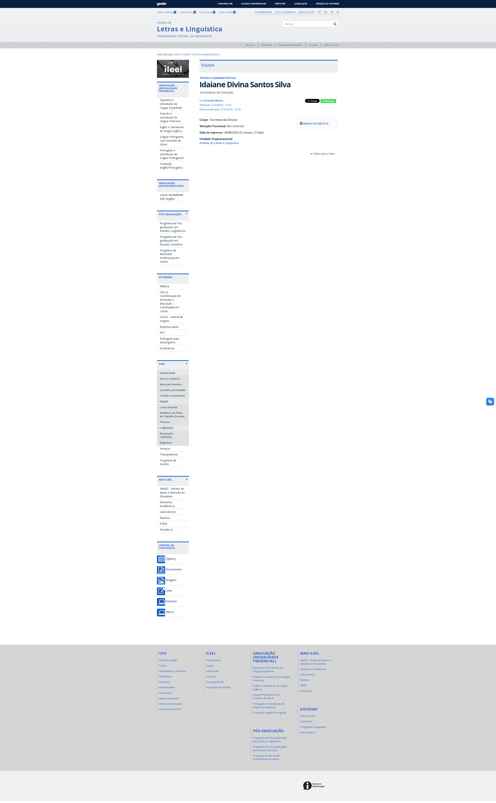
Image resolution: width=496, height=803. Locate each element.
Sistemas (171, 601)
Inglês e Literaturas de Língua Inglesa (172, 129)
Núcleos (165, 518)
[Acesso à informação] (314, 786)
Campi (162, 665)
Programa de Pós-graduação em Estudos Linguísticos (172, 227)
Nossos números (170, 378)
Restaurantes (167, 687)
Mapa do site (306, 12)
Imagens (171, 580)
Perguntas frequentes (313, 727)
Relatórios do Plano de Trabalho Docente (172, 414)
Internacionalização (170, 703)
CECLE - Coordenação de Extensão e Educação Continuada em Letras (170, 301)
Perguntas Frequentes (290, 45)
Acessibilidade (263, 12)
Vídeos (170, 612)
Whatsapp (329, 101)
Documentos (174, 569)
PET (162, 332)
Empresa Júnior (169, 327)
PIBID (163, 523)
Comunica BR (225, 3)
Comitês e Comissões (172, 395)
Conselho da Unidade (172, 390)
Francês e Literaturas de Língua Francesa (170, 117)
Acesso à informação (253, 3)
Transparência (169, 454)
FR (332, 12)
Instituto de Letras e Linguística (219, 143)
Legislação (300, 3)
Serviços (250, 45)
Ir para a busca (207, 12)
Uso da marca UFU (170, 709)
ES (338, 12)
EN (325, 12)
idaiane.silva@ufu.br (316, 123)
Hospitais (164, 682)
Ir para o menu (187, 12)
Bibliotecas (165, 676)
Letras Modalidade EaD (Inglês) (171, 197)
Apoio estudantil (168, 698)
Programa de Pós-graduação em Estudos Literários (171, 240)
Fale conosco (307, 732)
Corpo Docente (168, 407)
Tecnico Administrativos (206, 54)
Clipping (170, 558)
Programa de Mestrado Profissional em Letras (169, 256)
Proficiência (167, 348)
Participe (280, 3)
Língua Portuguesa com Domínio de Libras (171, 140)
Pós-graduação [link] (170, 214)
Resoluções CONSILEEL (167, 435)
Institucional (167, 373)
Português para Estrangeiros (169, 340)
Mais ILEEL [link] (165, 479)
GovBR (160, 2)
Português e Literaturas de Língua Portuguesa (171, 154)
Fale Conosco (331, 45)
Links (169, 590)
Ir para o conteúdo (166, 12)
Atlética (164, 286)
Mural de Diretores (171, 384)
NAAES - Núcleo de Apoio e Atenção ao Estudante (172, 492)
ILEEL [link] (162, 364)
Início (178, 54)
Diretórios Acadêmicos (167, 504)
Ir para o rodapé (227, 12)
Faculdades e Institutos (172, 671)
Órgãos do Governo (327, 3)
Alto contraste (285, 12)
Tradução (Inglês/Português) (171, 166)
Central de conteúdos (167, 546)
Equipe (186, 54)
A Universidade (168, 660)
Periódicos (166, 529)
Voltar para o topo (323, 153)
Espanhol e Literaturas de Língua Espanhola (171, 103)
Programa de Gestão (168, 462)
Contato (313, 45)
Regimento (166, 442)
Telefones (266, 45)
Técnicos (165, 422)
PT (319, 12)
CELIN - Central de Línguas (171, 319)
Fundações (165, 693)
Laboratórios (168, 512)
